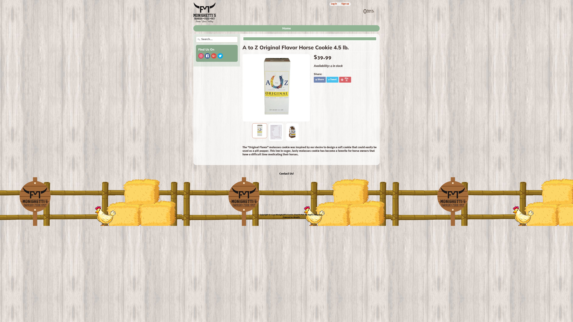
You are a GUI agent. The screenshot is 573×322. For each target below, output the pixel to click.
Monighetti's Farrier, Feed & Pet (290, 215)
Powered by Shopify (291, 217)
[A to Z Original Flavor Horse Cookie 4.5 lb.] (259, 130)
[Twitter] (220, 56)
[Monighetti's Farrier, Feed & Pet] (204, 12)
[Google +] (214, 56)
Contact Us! (286, 173)
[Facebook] (207, 56)
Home (286, 28)
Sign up (345, 4)
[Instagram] (201, 56)
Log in (334, 4)
